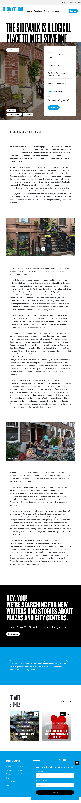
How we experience (14, 114)
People (63, 2)
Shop (64, 11)
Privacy (31, 800)
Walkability (28, 114)
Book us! (73, 11)
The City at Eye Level (13, 9)
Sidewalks (11, 110)
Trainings (38, 11)
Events (46, 11)
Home (8, 766)
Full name (39, 771)
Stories (29, 11)
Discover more (13, 634)
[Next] (43, 249)
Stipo (10, 12)
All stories (13, 50)
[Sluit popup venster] (77, 763)
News (79, 2)
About (71, 2)
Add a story (55, 11)
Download (52, 108)
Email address (41, 781)
